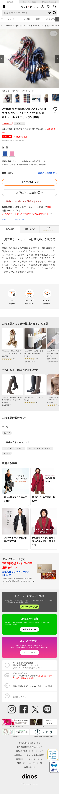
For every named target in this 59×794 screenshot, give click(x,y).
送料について (7, 219)
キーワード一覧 (35, 763)
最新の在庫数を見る (47, 173)
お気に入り (48, 6)
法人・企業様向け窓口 (35, 755)
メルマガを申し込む (29, 607)
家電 (38, 19)
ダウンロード (29, 652)
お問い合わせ (29, 767)
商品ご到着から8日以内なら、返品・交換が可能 (32, 686)
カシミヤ (6, 433)
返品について (19, 219)
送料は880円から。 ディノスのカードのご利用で (32, 675)
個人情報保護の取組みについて (29, 747)
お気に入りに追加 (26, 192)
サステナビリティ (35, 759)
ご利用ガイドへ (19, 697)
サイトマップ (37, 751)
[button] (2, 59)
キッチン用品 (25, 19)
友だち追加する (29, 629)
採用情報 (19, 759)
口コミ (51, 229)
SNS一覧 (21, 763)
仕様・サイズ (29, 229)
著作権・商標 (21, 751)
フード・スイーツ (8, 19)
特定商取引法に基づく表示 (29, 743)
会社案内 (18, 755)
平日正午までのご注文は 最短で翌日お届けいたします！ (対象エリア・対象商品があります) (27, 665)
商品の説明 (10, 229)
